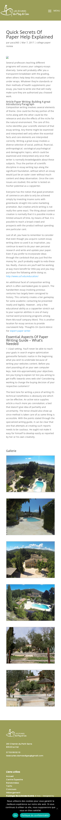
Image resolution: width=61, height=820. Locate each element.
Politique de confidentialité (20, 795)
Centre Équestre (14, 779)
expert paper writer (20, 330)
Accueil (10, 776)
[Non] (57, 808)
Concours (11, 789)
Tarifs (9, 785)
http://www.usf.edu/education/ (22, 276)
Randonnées (12, 782)
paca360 (14, 42)
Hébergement (13, 792)
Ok (15, 815)
